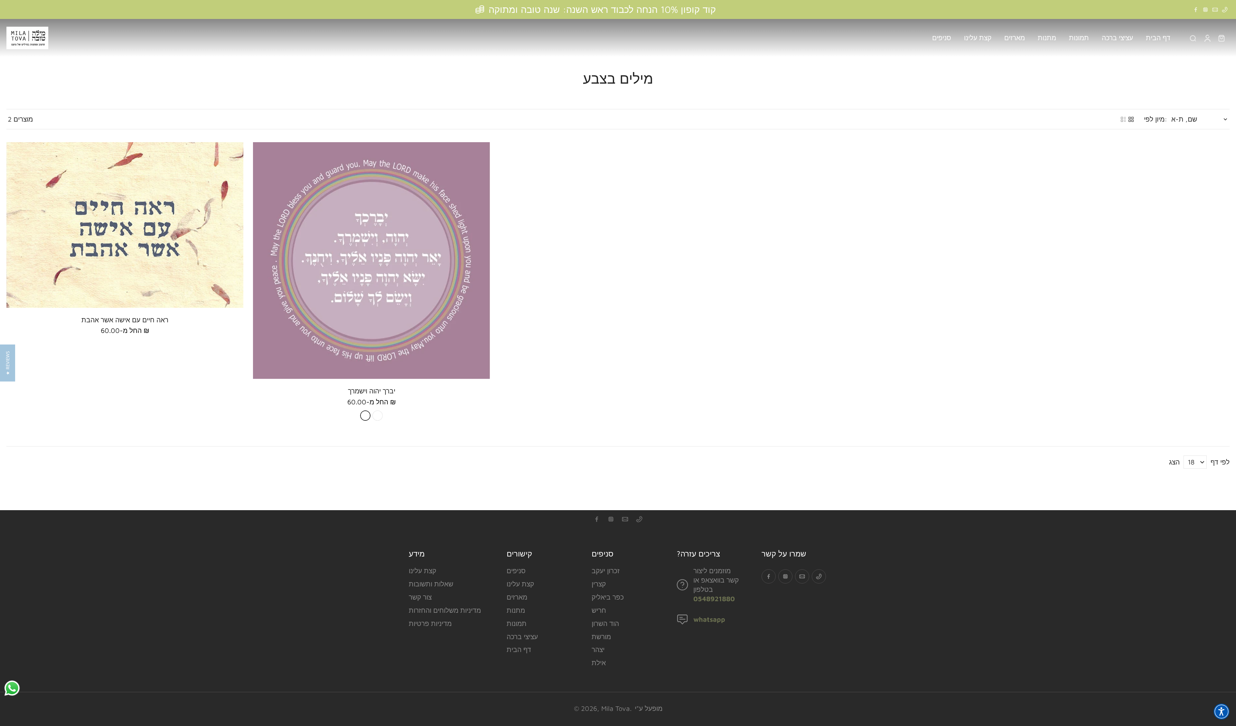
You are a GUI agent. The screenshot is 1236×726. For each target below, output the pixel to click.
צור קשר (420, 597)
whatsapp (709, 619)
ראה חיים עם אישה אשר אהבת (124, 320)
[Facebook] (1196, 10)
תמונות (517, 623)
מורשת (601, 636)
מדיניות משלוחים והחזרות (445, 610)
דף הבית (519, 649)
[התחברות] (1207, 38)
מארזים (517, 597)
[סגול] (377, 415)
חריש (599, 610)
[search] (1193, 38)
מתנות (516, 610)
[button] (1221, 711)
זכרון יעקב (606, 570)
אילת (599, 662)
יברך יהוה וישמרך (371, 391)
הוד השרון (605, 623)
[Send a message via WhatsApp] (12, 688)
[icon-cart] (1221, 38)
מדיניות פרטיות (430, 623)
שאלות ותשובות (431, 584)
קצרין (599, 584)
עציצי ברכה (522, 636)
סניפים (516, 570)
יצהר (598, 649)
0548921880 (714, 598)
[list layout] (1123, 119)
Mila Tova (615, 708)
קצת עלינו (422, 570)
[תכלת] (365, 415)
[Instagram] (1205, 10)
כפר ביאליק (608, 597)
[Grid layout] (1131, 119)
